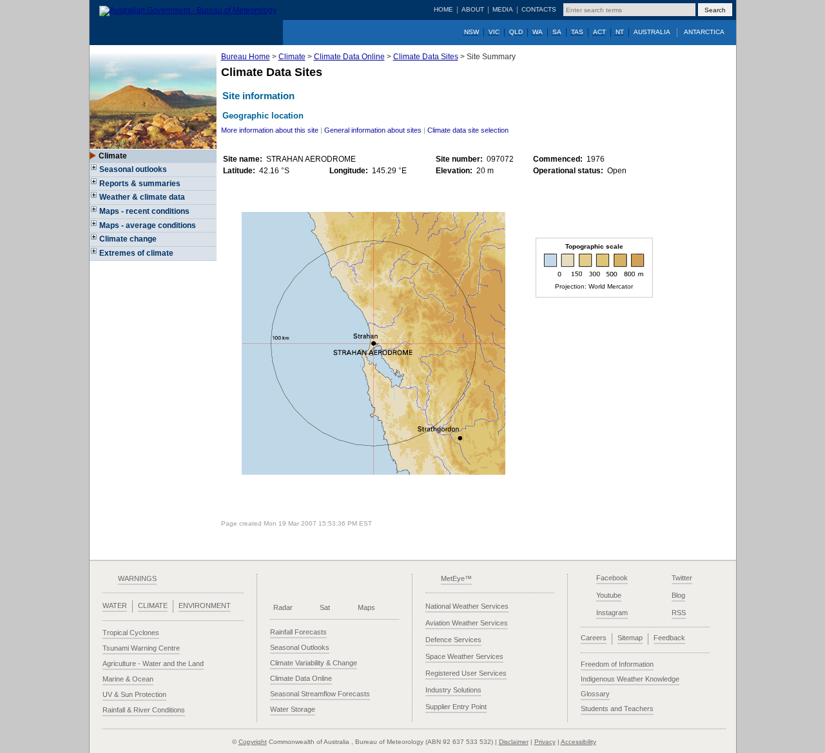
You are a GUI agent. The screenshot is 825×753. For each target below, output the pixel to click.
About (472, 9)
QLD (516, 31)
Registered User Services (466, 673)
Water (114, 605)
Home (443, 9)
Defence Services (453, 639)
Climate (292, 56)
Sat (325, 607)
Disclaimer (514, 741)
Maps (366, 607)
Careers (594, 638)
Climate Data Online (349, 56)
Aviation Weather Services (466, 623)
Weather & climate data (142, 197)
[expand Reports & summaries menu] (94, 185)
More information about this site (269, 130)
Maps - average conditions (147, 225)
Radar (283, 607)
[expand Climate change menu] (94, 240)
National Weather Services (467, 606)
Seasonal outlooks (133, 169)
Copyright (252, 741)
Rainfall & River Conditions (143, 710)
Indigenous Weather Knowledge (630, 679)
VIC (494, 31)
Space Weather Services (464, 656)
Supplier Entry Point (456, 706)
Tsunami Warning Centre (141, 648)
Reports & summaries (139, 183)
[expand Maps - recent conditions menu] (94, 213)
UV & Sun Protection (134, 694)
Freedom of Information (617, 664)
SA (556, 31)
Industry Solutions (453, 690)
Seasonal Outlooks (299, 647)
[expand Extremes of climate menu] (94, 255)
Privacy (545, 741)
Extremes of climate (136, 253)
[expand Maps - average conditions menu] (94, 227)
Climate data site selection (468, 130)
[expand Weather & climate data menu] (94, 199)
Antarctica (704, 31)
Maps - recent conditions (144, 211)
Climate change (128, 238)
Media (502, 9)
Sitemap (630, 638)
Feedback (669, 638)
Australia (652, 31)
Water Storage (292, 709)
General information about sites (373, 130)
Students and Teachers (617, 708)
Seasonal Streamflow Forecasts (320, 694)
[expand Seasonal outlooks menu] (94, 171)
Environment (205, 605)
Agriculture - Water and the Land (153, 663)
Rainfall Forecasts (298, 632)
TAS (577, 31)
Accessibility (578, 741)
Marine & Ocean (127, 679)
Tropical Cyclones (130, 632)
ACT (599, 31)
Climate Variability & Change (313, 663)
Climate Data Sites (425, 56)
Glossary (595, 694)
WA (537, 31)
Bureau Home (245, 56)
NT (620, 31)
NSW (471, 31)
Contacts (538, 9)
